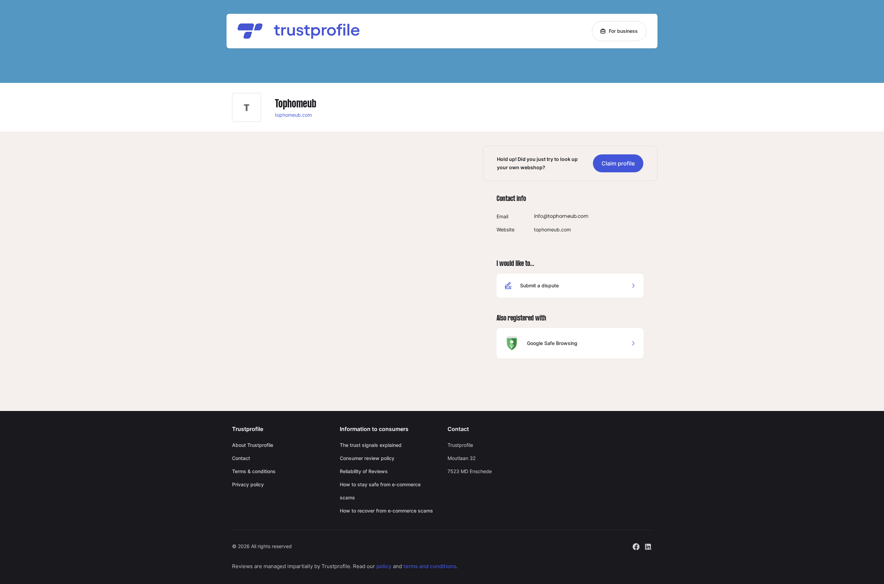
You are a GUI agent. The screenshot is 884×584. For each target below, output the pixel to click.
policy (384, 566)
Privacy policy (248, 484)
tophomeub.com (293, 115)
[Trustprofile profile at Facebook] (636, 546)
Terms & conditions (254, 471)
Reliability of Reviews (364, 471)
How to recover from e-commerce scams (386, 511)
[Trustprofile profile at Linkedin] (648, 546)
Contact (241, 458)
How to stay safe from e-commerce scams (380, 490)
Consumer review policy (367, 458)
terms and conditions (429, 566)
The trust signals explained (371, 445)
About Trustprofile (252, 445)
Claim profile (618, 163)
